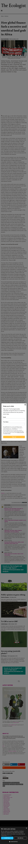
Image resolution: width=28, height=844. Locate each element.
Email (4, 417)
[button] (14, 841)
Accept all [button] (7, 838)
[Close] (25, 405)
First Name (5, 421)
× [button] (26, 828)
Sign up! (14, 437)
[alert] (14, 835)
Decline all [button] (20, 838)
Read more (9, 835)
